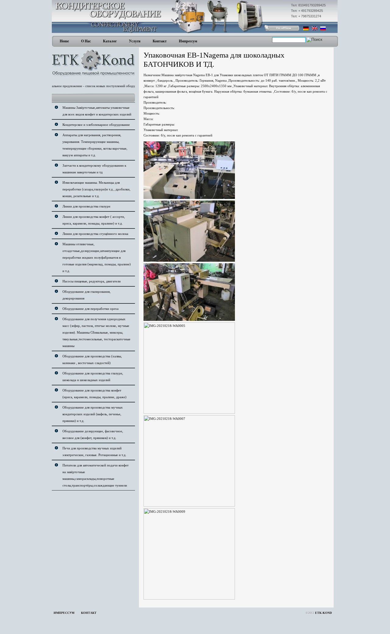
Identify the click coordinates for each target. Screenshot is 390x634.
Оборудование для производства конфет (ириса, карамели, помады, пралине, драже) (94, 393)
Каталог (110, 41)
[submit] (314, 39)
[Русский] (323, 28)
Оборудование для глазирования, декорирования (86, 295)
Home (64, 41)
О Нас (86, 41)
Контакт (160, 41)
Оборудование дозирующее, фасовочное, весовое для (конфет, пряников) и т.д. (92, 434)
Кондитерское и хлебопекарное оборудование (96, 124)
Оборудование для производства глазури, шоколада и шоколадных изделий (92, 376)
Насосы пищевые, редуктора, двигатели (91, 281)
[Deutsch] (306, 28)
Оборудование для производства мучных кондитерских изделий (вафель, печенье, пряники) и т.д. (92, 414)
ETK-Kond (323, 613)
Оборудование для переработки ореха (90, 308)
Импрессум (188, 41)
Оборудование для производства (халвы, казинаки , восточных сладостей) (92, 359)
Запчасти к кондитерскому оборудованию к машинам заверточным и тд (94, 169)
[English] (314, 28)
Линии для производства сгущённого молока (95, 234)
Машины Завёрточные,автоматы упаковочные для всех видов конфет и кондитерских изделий (96, 111)
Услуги (134, 41)
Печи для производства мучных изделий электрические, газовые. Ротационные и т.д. (94, 451)
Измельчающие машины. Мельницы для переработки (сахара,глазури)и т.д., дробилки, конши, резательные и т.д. (96, 189)
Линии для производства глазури (86, 206)
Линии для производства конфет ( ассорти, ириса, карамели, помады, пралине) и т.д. (93, 220)
